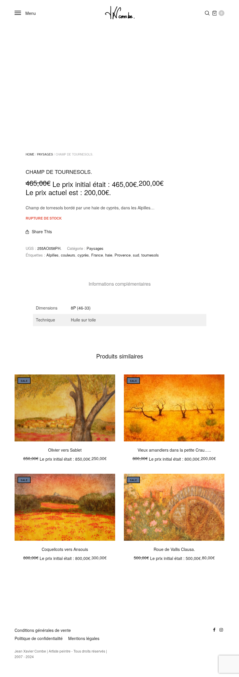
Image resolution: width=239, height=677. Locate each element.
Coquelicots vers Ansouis (65, 549)
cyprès (83, 255)
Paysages (45, 154)
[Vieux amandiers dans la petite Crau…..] (174, 407)
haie (108, 255)
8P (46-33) (81, 308)
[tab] (120, 284)
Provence (123, 255)
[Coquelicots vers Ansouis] (65, 507)
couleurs (68, 255)
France (97, 255)
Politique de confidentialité (39, 638)
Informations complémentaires (120, 283)
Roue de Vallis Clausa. (174, 549)
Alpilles (52, 255)
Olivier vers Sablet (65, 450)
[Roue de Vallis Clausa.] (174, 507)
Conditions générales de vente (43, 630)
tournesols (150, 255)
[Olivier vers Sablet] (65, 407)
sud (136, 255)
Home (30, 154)
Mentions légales (83, 638)
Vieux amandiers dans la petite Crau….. (174, 450)
